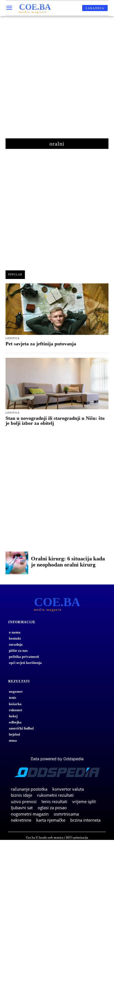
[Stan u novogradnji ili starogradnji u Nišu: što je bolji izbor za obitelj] (57, 383)
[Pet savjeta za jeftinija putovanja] (57, 309)
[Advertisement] (57, 80)
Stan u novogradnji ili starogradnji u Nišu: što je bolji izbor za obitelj (55, 420)
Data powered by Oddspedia (57, 758)
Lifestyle (13, 338)
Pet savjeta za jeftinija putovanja (41, 343)
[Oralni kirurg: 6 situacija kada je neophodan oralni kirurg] (17, 563)
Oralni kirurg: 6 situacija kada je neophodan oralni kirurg (68, 561)
